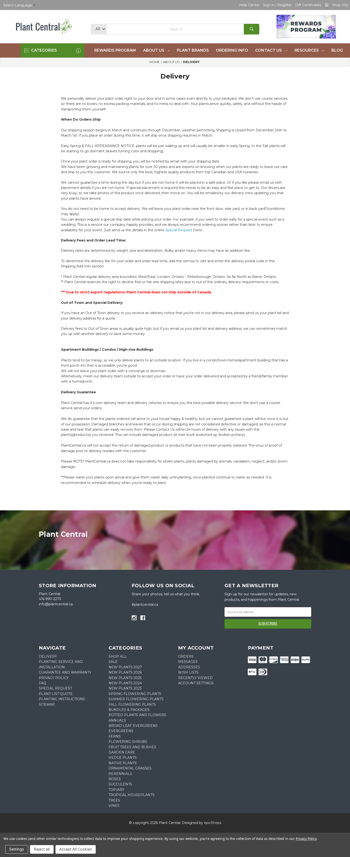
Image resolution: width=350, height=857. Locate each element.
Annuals (117, 720)
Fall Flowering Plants (132, 704)
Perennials (120, 774)
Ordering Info (232, 50)
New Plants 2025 (125, 678)
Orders (186, 656)
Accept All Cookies (75, 849)
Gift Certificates (308, 5)
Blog (337, 50)
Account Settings (196, 683)
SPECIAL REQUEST (55, 688)
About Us (154, 50)
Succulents (120, 784)
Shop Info (340, 5)
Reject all (42, 849)
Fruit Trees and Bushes (132, 747)
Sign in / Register (277, 5)
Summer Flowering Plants (136, 699)
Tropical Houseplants (132, 795)
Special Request (178, 230)
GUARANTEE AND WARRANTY (65, 672)
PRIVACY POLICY (54, 678)
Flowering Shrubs (128, 741)
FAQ (42, 683)
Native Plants (123, 763)
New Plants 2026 (125, 672)
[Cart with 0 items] (326, 5)
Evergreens (121, 731)
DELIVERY (48, 656)
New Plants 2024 (125, 683)
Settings (16, 849)
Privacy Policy (306, 838)
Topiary (116, 790)
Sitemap (47, 704)
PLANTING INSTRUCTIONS (62, 699)
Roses (115, 779)
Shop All (118, 656)
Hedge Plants (123, 757)
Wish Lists (188, 672)
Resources (307, 50)
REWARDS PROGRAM (115, 50)
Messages (188, 662)
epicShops (212, 823)
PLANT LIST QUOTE (56, 694)
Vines (114, 805)
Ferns (115, 736)
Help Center (249, 5)
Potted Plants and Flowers (137, 715)
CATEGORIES (43, 50)
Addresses (189, 667)
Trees (114, 800)
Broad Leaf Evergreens (133, 726)
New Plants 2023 (125, 688)
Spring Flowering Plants (135, 694)
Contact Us (269, 50)
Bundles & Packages (129, 710)
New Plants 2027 (125, 667)
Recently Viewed (195, 678)
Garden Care (122, 752)
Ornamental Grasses (130, 768)
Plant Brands (193, 50)
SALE (113, 662)
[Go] (251, 29)
